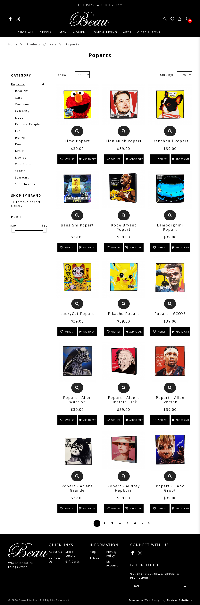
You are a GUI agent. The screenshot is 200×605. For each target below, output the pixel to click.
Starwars (22, 177)
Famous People (27, 124)
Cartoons (22, 104)
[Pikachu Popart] (123, 276)
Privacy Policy (111, 553)
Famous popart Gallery (26, 204)
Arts (53, 44)
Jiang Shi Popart (77, 225)
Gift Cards (72, 561)
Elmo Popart (77, 141)
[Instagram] (140, 553)
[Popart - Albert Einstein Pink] (123, 361)
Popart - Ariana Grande (77, 488)
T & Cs (94, 557)
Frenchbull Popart (170, 141)
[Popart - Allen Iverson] (169, 361)
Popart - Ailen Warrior (77, 399)
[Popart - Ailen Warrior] (77, 361)
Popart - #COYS (170, 313)
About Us (55, 552)
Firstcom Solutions (179, 600)
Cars (18, 97)
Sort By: (166, 75)
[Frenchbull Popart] (169, 104)
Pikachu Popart (123, 313)
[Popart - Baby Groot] (169, 449)
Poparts (72, 44)
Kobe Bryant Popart (123, 227)
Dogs (19, 117)
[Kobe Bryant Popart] (123, 188)
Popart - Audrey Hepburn (123, 488)
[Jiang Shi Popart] (77, 188)
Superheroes (25, 184)
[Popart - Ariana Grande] (77, 449)
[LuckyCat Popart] (77, 276)
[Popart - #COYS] (169, 276)
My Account (112, 563)
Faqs (93, 552)
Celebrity (22, 111)
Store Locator (71, 553)
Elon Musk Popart (124, 141)
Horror (20, 137)
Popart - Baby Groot (170, 488)
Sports (20, 171)
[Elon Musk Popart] (123, 104)
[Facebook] (12, 19)
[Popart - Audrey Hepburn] (123, 449)
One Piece (23, 164)
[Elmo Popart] (77, 104)
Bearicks (22, 91)
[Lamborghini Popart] (169, 188)
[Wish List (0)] (172, 19)
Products (34, 44)
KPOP (19, 151)
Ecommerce (136, 600)
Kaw (18, 144)
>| (150, 523)
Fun (18, 131)
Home (13, 44)
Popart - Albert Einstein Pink (123, 399)
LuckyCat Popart (77, 313)
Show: (63, 75)
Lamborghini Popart (170, 227)
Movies (21, 157)
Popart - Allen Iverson (170, 399)
